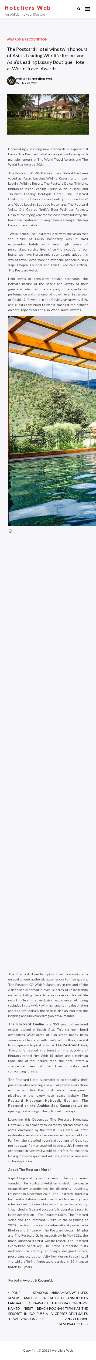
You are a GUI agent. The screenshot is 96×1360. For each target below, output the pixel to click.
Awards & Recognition (27, 39)
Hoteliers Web (28, 7)
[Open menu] (88, 9)
